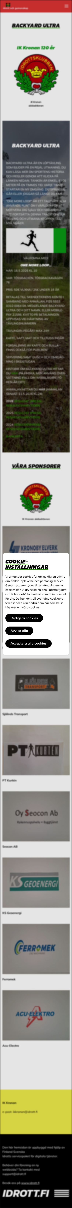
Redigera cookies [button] (24, 618)
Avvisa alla (19, 631)
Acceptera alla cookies (29, 643)
